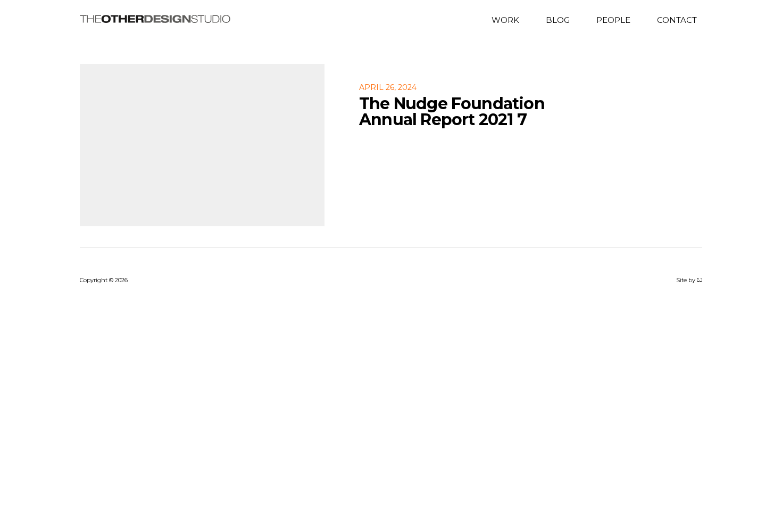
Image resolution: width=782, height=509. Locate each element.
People (613, 19)
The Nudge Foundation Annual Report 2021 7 (452, 111)
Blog (558, 19)
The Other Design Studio (155, 19)
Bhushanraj (699, 280)
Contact (677, 19)
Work (505, 19)
